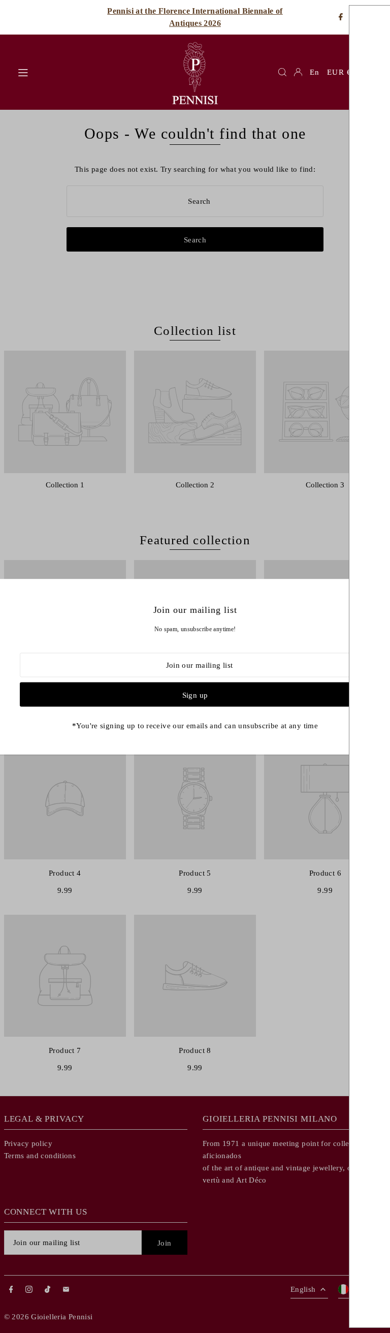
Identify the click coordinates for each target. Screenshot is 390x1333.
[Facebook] (341, 17)
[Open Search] (282, 72)
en (314, 72)
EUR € (339, 72)
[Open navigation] (88, 71)
